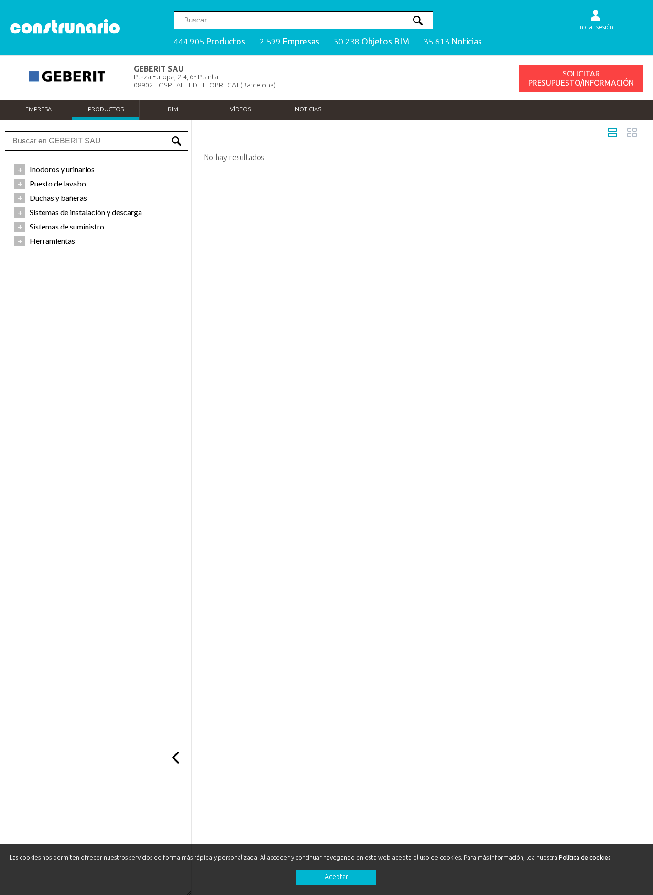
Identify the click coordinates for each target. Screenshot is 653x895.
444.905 (209, 41)
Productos (106, 109)
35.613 (453, 41)
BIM (173, 109)
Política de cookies (585, 857)
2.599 (289, 41)
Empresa (38, 109)
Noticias (308, 109)
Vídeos (240, 109)
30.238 (371, 41)
